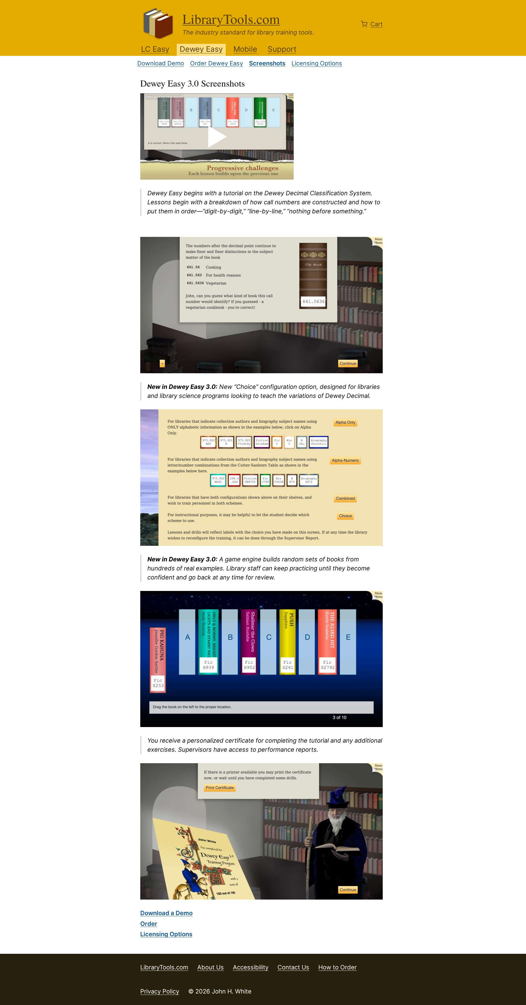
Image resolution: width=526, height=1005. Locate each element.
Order (148, 923)
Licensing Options (316, 63)
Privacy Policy (159, 991)
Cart (376, 24)
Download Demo (160, 63)
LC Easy (155, 49)
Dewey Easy (201, 49)
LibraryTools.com (231, 19)
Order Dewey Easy (216, 63)
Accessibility (250, 967)
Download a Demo (166, 913)
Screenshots (267, 63)
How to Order (337, 967)
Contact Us (293, 967)
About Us (210, 967)
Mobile (245, 49)
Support (282, 49)
